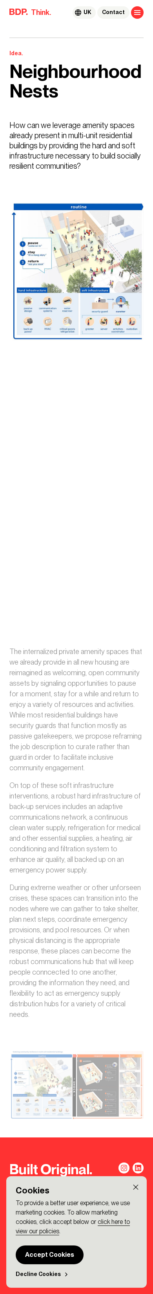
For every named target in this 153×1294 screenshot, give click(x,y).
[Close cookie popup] (135, 1187)
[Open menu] (137, 12)
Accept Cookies (49, 1254)
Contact (113, 12)
